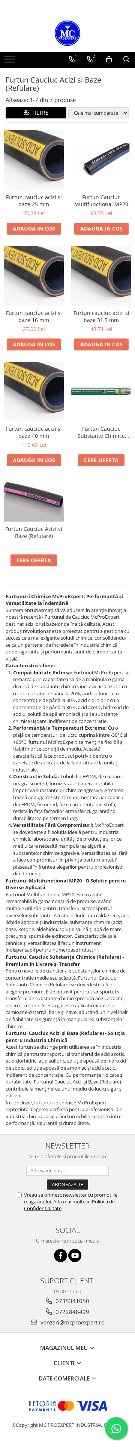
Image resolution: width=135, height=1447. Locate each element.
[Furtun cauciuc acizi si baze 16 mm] (34, 276)
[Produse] (10, 61)
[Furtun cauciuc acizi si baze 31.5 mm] (101, 276)
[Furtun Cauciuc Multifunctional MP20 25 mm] (101, 160)
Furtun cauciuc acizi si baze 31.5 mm (101, 316)
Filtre (38, 112)
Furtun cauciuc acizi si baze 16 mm (34, 316)
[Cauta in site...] (126, 59)
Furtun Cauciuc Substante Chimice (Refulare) (101, 432)
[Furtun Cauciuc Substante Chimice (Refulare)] (101, 391)
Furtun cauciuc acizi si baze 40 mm (34, 432)
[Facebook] (60, 1255)
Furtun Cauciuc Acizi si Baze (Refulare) (33, 532)
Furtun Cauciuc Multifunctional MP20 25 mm (101, 201)
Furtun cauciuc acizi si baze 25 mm (34, 201)
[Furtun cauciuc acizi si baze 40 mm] (34, 391)
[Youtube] (74, 1255)
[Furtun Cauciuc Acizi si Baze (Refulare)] (34, 499)
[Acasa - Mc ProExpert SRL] (67, 33)
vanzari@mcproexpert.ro (72, 1322)
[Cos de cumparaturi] (109, 59)
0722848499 (71, 1311)
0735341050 (71, 1301)
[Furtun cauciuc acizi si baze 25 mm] (34, 160)
